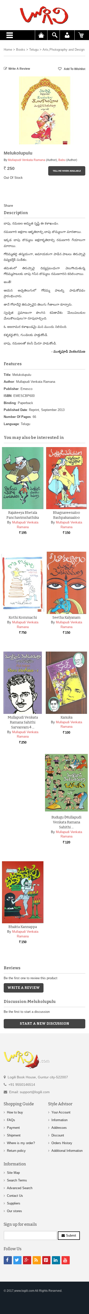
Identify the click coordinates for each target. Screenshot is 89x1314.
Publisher (11, 389)
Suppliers (13, 1203)
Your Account (60, 1112)
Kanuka (66, 717)
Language (11, 424)
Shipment (14, 1135)
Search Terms (17, 1180)
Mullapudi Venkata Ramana (26, 160)
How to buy (15, 1112)
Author (9, 382)
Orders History (61, 1143)
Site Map (13, 1173)
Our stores (14, 1211)
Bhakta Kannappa (22, 927)
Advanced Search (19, 1188)
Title (7, 375)
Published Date (15, 410)
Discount (57, 1135)
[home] (44, 15)
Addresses (59, 1128)
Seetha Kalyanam (66, 617)
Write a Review (19, 68)
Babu (62, 160)
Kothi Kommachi (23, 617)
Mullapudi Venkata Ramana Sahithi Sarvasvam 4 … (23, 722)
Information (59, 1120)
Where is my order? (21, 1143)
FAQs (11, 1120)
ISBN (7, 396)
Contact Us (15, 1196)
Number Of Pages (17, 417)
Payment (13, 1128)
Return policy (16, 1151)
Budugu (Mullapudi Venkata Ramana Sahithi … (66, 822)
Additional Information (67, 1151)
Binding (10, 403)
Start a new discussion (44, 1023)
